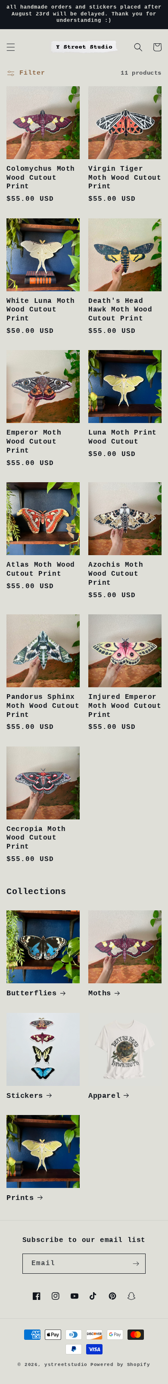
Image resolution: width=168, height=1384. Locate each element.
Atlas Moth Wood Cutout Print (40, 569)
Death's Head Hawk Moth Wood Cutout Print (120, 310)
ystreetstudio (65, 1364)
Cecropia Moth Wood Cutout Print (36, 838)
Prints (20, 1198)
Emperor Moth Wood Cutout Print (33, 442)
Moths (99, 993)
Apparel (104, 1096)
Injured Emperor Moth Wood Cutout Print (125, 706)
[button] (10, 47)
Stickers (24, 1096)
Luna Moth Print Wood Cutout (122, 437)
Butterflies (31, 993)
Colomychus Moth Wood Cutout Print (40, 178)
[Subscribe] (135, 1264)
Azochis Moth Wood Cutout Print (115, 574)
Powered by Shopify (120, 1364)
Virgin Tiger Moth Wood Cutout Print (125, 178)
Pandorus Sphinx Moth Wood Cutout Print (43, 706)
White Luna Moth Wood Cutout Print (40, 310)
